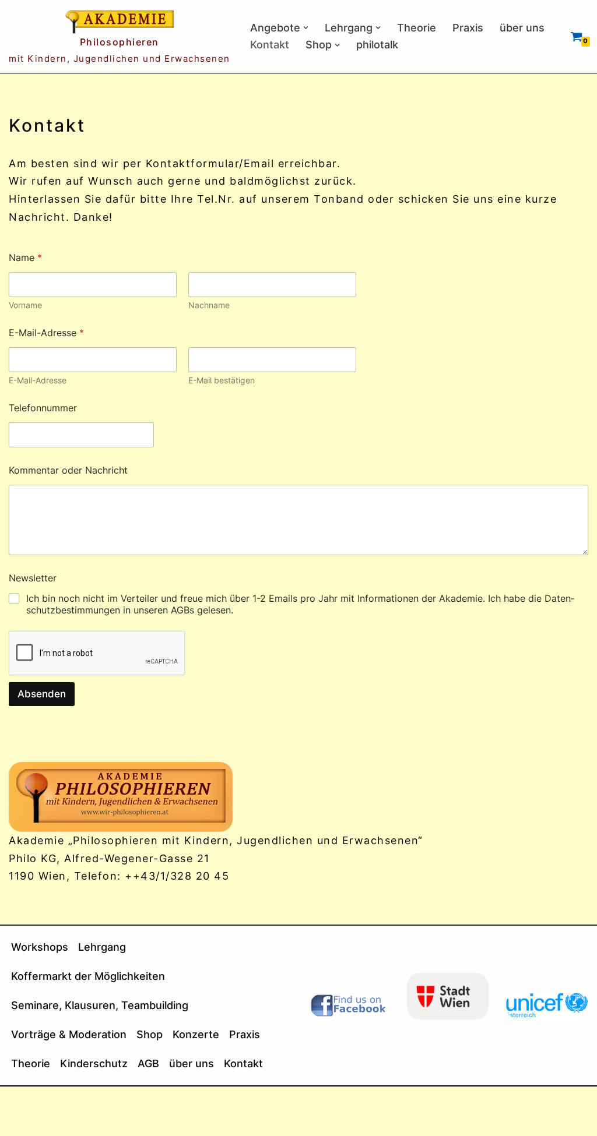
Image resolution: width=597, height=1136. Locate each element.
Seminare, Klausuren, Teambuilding (99, 1005)
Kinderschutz (94, 1063)
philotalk (377, 44)
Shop (149, 1034)
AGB (148, 1063)
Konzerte (196, 1034)
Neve (23, 1102)
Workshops (39, 947)
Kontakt (269, 44)
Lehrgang (102, 947)
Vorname (25, 305)
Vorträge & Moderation (69, 1034)
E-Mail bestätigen (221, 380)
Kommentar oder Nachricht (68, 470)
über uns (522, 28)
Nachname (209, 305)
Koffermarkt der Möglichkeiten (88, 976)
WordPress (39, 1120)
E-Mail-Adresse (37, 380)
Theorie (416, 28)
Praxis (467, 28)
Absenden (41, 694)
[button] (305, 27)
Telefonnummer (43, 408)
